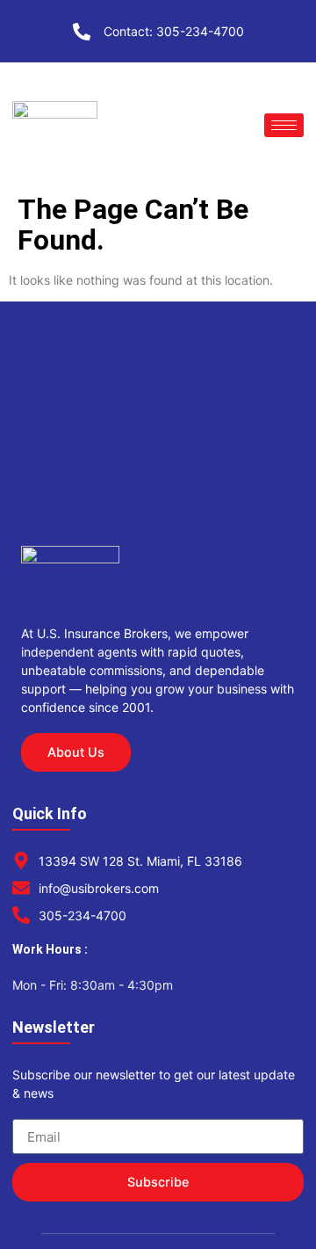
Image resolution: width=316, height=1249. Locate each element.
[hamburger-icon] (284, 125)
